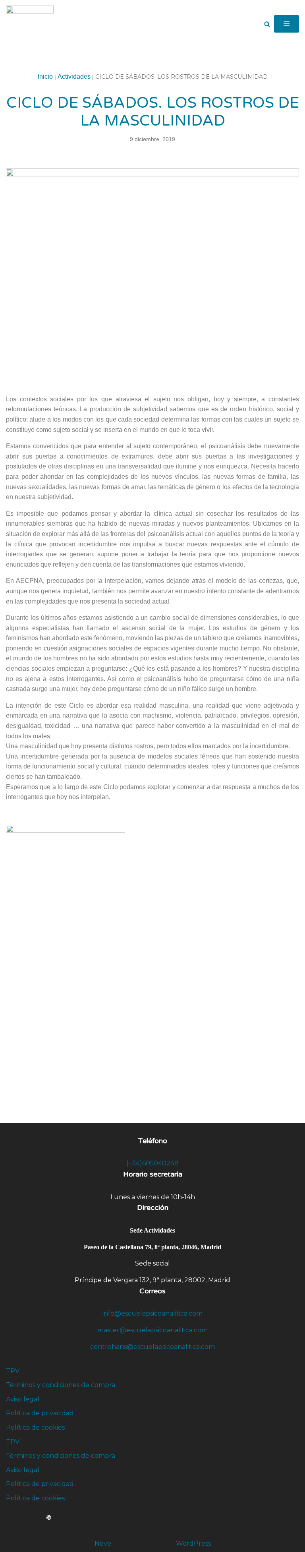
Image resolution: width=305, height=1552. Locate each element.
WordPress (193, 1543)
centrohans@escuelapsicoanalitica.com (152, 1347)
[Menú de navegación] (286, 24)
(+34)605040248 (152, 1163)
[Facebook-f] (9, 1517)
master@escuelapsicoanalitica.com (152, 1330)
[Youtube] (41, 1517)
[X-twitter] (17, 1517)
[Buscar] (267, 24)
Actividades (74, 76)
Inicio (45, 76)
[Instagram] (33, 1517)
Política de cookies (35, 1427)
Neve (103, 1543)
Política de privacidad (40, 1413)
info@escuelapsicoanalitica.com (152, 1313)
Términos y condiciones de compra (60, 1385)
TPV (12, 1371)
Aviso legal (22, 1399)
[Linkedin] (25, 1517)
